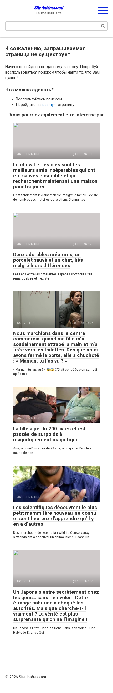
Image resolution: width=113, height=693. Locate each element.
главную (49, 104)
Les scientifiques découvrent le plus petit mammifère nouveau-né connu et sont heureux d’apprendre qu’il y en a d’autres (55, 515)
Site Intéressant (49, 8)
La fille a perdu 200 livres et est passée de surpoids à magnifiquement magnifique (49, 434)
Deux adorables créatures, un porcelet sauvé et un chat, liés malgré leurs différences (48, 259)
